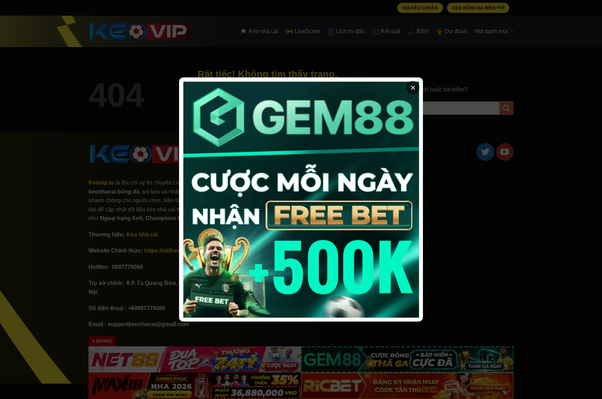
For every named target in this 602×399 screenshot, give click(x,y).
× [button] (413, 87)
